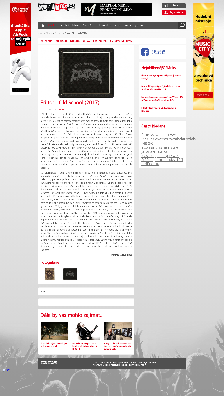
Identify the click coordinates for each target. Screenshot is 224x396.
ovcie (174, 135)
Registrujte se (176, 12)
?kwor (174, 156)
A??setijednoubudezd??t (162, 160)
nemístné (170, 147)
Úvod (40, 33)
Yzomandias (151, 147)
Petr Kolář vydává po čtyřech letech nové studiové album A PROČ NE (84, 346)
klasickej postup (154, 156)
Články (49, 33)
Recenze (58, 33)
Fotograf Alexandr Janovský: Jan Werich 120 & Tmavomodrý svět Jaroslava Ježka (117, 346)
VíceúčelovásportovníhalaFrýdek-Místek (168, 141)
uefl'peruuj (150, 164)
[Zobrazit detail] (54, 339)
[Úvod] (56, 13)
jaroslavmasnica (154, 152)
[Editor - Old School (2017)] (86, 73)
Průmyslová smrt (155, 135)
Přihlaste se (175, 6)
